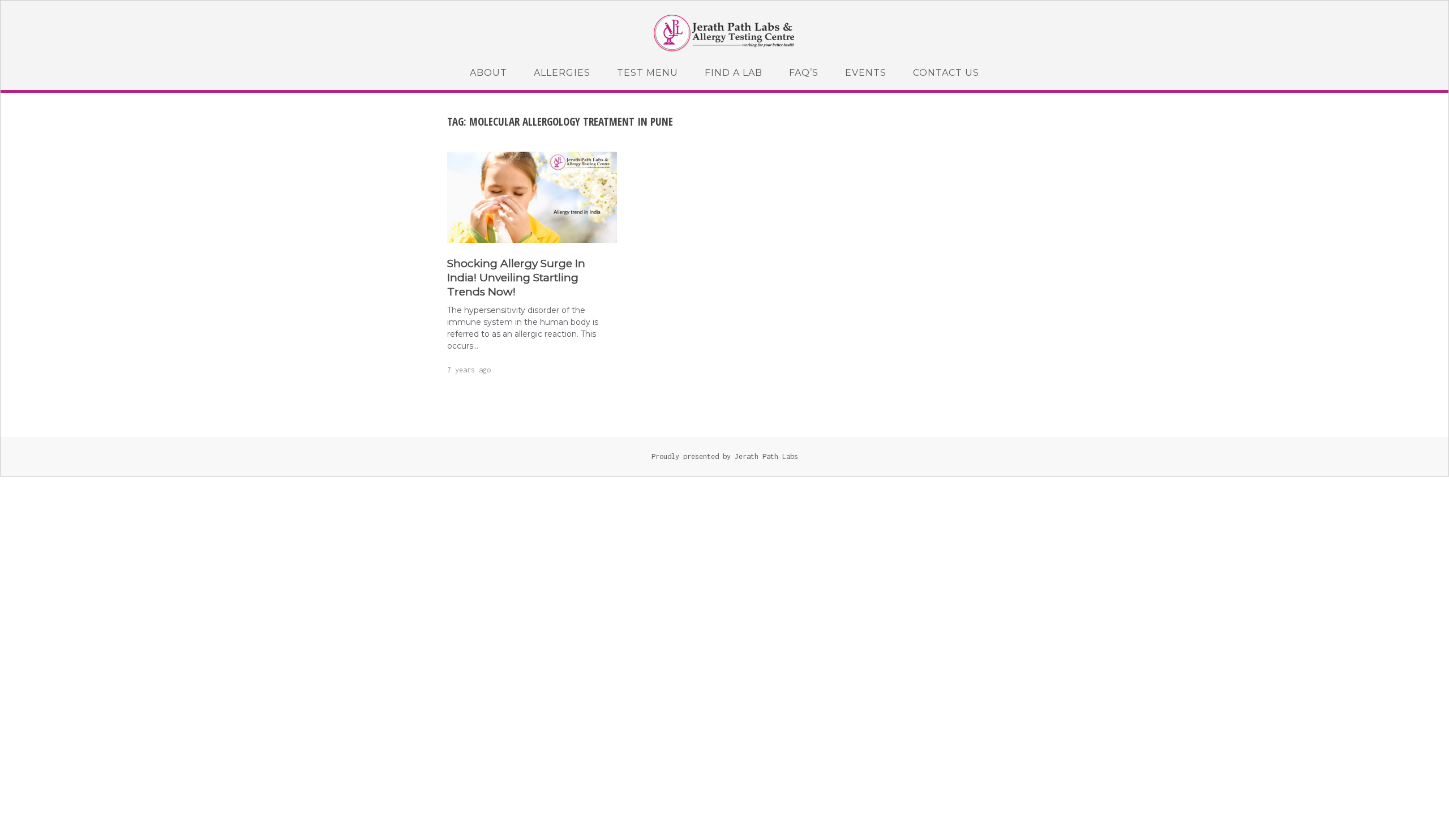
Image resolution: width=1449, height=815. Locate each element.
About (488, 72)
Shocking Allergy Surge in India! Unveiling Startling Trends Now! (516, 277)
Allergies (562, 72)
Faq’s (803, 72)
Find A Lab (733, 72)
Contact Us (946, 72)
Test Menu (647, 72)
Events (865, 72)
